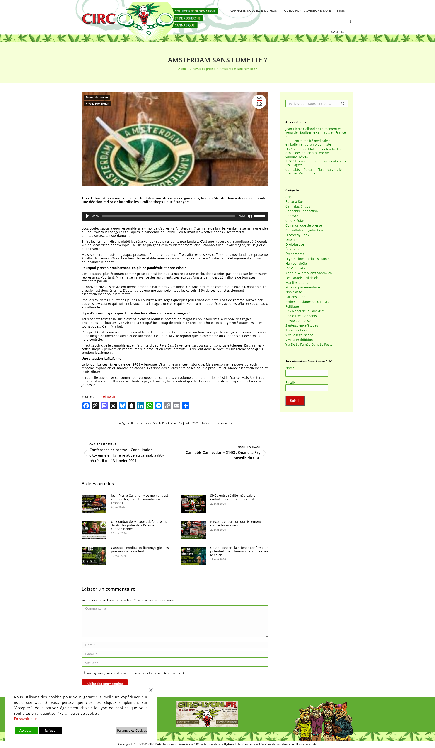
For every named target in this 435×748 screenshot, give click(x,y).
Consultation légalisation (304, 230)
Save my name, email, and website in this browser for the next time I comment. (135, 673)
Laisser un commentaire (217, 423)
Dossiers (291, 240)
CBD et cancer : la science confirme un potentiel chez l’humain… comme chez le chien (239, 551)
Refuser (51, 730)
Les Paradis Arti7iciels (302, 278)
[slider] (260, 216)
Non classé (293, 292)
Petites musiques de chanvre (307, 301)
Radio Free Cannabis (301, 316)
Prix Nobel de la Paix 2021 (305, 311)
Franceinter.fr (105, 396)
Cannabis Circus (297, 206)
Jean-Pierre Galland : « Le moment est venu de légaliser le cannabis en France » (139, 499)
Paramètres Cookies (132, 730)
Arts (288, 197)
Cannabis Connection (301, 211)
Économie (292, 249)
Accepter (26, 730)
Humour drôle (296, 263)
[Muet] (250, 216)
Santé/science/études (301, 325)
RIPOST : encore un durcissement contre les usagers (235, 523)
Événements (294, 254)
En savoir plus (26, 718)
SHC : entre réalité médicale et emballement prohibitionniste (233, 497)
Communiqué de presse (303, 225)
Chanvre (291, 216)
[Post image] (94, 504)
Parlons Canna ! (297, 297)
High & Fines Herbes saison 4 (307, 259)
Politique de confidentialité (277, 744)
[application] (175, 216)
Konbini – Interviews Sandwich (308, 273)
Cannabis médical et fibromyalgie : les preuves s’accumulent (140, 549)
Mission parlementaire (302, 287)
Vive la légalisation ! (300, 335)
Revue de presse (97, 97)
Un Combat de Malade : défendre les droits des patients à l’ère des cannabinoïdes (139, 525)
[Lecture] (87, 216)
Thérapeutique (296, 330)
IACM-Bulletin (295, 268)
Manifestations (296, 282)
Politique (292, 306)
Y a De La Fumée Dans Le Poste (308, 344)
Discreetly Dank (297, 235)
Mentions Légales (247, 744)
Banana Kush (295, 201)
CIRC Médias (294, 220)
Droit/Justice (294, 244)
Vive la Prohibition (97, 103)
